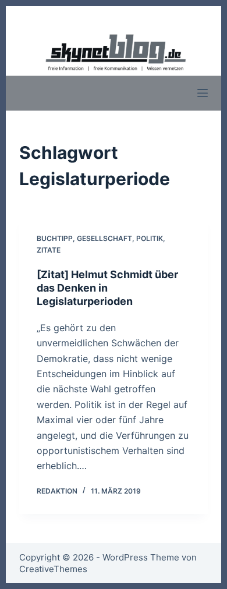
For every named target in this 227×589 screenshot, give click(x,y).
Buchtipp (55, 238)
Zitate (49, 250)
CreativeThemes (53, 568)
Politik (149, 238)
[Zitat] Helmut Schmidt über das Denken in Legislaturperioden (107, 288)
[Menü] (202, 93)
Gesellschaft (104, 238)
